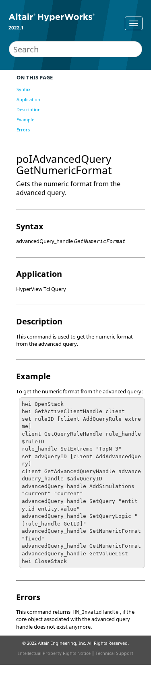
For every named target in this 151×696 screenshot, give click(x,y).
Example (25, 119)
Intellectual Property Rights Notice (54, 653)
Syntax (24, 89)
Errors (23, 130)
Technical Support (114, 653)
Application (28, 99)
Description (29, 109)
